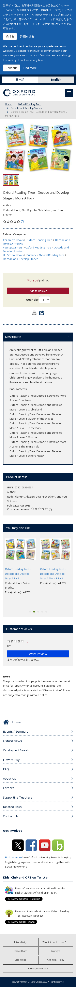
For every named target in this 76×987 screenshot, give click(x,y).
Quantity (32, 299)
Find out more (13, 857)
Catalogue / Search (16, 750)
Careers (8, 788)
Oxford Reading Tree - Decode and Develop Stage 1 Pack (18, 573)
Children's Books (13, 240)
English (56, 79)
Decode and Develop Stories (26, 107)
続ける (10, 36)
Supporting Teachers (17, 797)
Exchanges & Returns (38, 968)
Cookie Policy (20, 951)
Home (8, 104)
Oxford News (12, 741)
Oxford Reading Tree (29, 104)
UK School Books (13, 255)
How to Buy (11, 760)
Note (6, 676)
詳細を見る (27, 36)
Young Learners (12, 247)
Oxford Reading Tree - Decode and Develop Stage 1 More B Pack (53, 573)
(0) (22, 221)
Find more (30, 68)
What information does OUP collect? (58, 942)
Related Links (12, 807)
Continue (11, 68)
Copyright (55, 951)
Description (13, 337)
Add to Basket (38, 291)
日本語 (20, 79)
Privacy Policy (20, 942)
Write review (38, 654)
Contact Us (10, 816)
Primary (31, 255)
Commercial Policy (55, 959)
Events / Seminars (15, 731)
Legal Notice (20, 959)
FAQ (6, 769)
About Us (9, 778)
